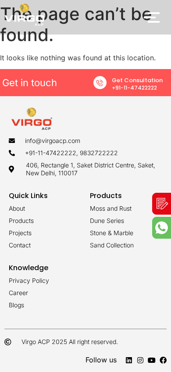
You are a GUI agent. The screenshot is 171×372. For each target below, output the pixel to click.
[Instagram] (140, 360)
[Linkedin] (128, 360)
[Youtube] (151, 360)
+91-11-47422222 (134, 87)
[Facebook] (163, 360)
